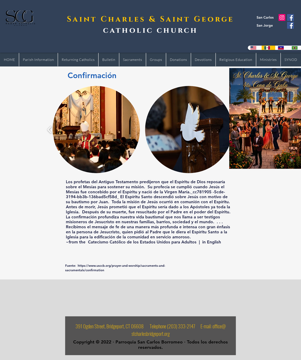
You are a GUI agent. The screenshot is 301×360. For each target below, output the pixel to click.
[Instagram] (282, 17)
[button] (96, 129)
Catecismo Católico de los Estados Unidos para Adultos (142, 241)
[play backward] (49, 129)
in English (211, 241)
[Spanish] (268, 48)
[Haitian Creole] (282, 48)
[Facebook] (290, 17)
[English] (254, 48)
